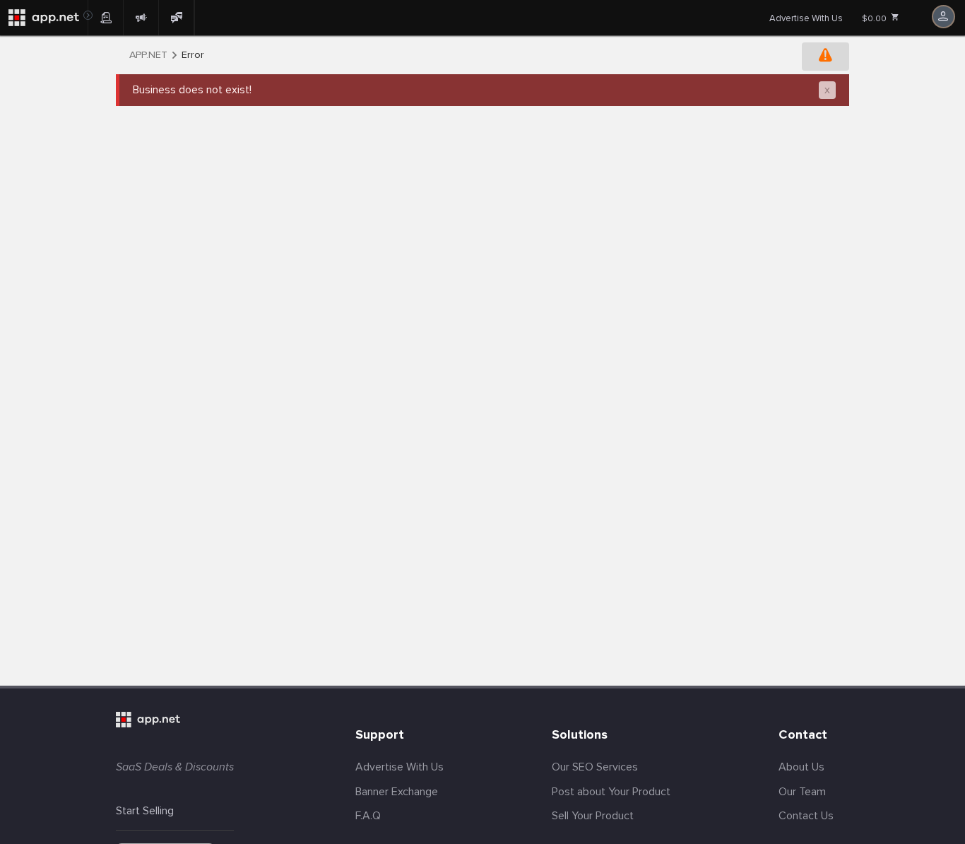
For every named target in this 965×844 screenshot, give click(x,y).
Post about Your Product (611, 791)
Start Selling (145, 810)
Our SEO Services (595, 767)
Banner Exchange (396, 791)
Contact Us (806, 815)
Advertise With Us (806, 18)
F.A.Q (368, 815)
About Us (801, 767)
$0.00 (875, 18)
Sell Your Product (593, 815)
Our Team (802, 791)
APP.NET (148, 55)
